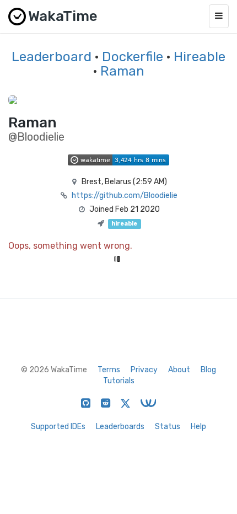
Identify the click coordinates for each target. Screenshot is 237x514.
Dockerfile (132, 57)
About (179, 369)
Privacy (144, 369)
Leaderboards (120, 426)
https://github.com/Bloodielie (124, 195)
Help (198, 426)
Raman (122, 71)
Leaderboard (51, 57)
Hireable (199, 57)
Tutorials (118, 381)
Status (167, 426)
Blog (208, 369)
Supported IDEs (58, 426)
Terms (109, 369)
